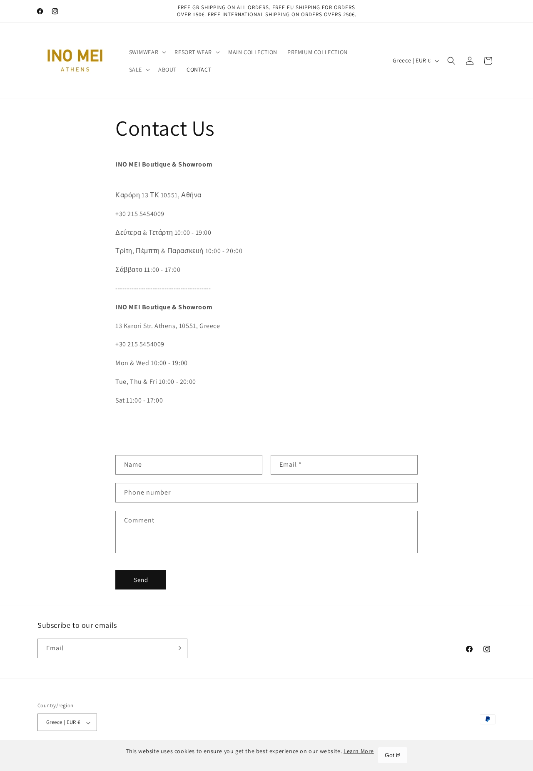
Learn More (359, 751)
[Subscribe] (178, 648)
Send (141, 580)
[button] (147, 52)
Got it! (393, 755)
